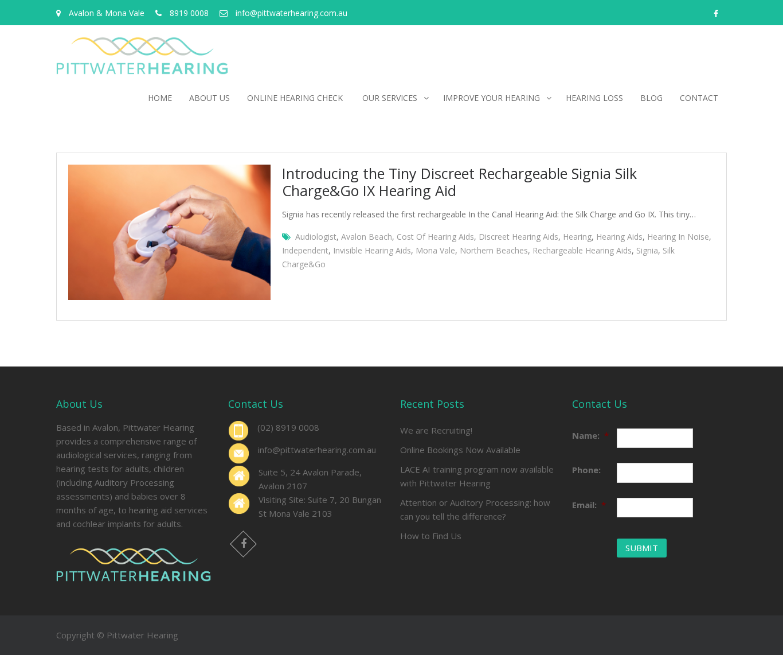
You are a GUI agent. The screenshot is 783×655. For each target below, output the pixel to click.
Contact (699, 97)
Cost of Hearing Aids (435, 236)
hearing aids (619, 236)
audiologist (315, 236)
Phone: (586, 469)
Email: (589, 504)
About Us (209, 97)
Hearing (577, 236)
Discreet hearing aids (518, 236)
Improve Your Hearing (491, 97)
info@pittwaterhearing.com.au (317, 449)
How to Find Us (430, 535)
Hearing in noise (678, 236)
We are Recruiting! (436, 430)
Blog (651, 97)
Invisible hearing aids (372, 250)
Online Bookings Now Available (460, 449)
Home (160, 97)
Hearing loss (594, 97)
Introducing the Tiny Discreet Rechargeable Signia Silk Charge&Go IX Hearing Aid (459, 181)
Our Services (389, 97)
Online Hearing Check (296, 97)
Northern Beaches (494, 250)
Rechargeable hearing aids (582, 250)
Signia (647, 250)
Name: (590, 435)
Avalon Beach (366, 236)
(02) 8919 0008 (288, 427)
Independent (305, 250)
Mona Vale (435, 250)
